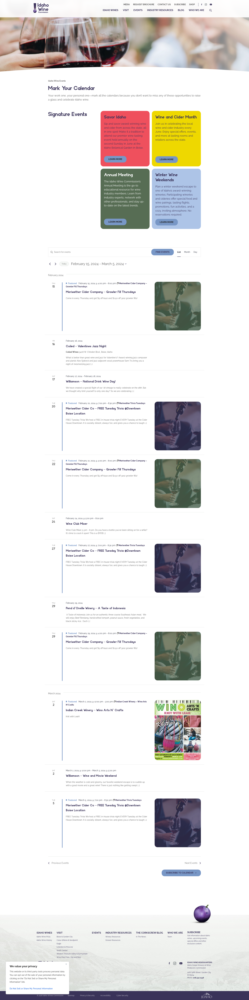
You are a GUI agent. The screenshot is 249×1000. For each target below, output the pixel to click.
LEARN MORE (166, 222)
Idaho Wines (110, 10)
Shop (192, 4)
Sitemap (71, 996)
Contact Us (164, 4)
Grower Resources (112, 940)
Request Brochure (143, 4)
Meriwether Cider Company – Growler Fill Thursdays (101, 292)
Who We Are (196, 10)
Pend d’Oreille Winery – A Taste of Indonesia (95, 608)
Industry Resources (160, 10)
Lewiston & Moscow (65, 947)
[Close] (66, 964)
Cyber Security (122, 996)
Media (126, 4)
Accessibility (105, 996)
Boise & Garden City (65, 937)
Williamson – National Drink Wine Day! (90, 381)
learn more (115, 159)
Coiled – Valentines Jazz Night (86, 346)
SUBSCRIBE (193, 932)
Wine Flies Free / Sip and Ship (69, 957)
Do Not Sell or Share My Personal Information (31, 988)
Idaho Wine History (44, 940)
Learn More (166, 159)
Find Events (162, 252)
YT (210, 4)
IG (205, 4)
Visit (126, 10)
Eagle (59, 944)
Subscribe (180, 4)
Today (64, 264)
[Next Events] (55, 264)
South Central (62, 950)
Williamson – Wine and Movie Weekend (91, 775)
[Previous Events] (50, 264)
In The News (141, 937)
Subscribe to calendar (179, 872)
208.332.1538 (198, 978)
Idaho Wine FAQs (43, 937)
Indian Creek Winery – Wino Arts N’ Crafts (94, 710)
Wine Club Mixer (76, 523)
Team (169, 937)
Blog (181, 10)
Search (210, 10)
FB (201, 4)
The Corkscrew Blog (149, 932)
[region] (37, 978)
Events (138, 10)
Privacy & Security (87, 996)
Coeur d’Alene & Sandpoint (67, 940)
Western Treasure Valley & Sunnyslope (72, 954)
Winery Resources (112, 937)
